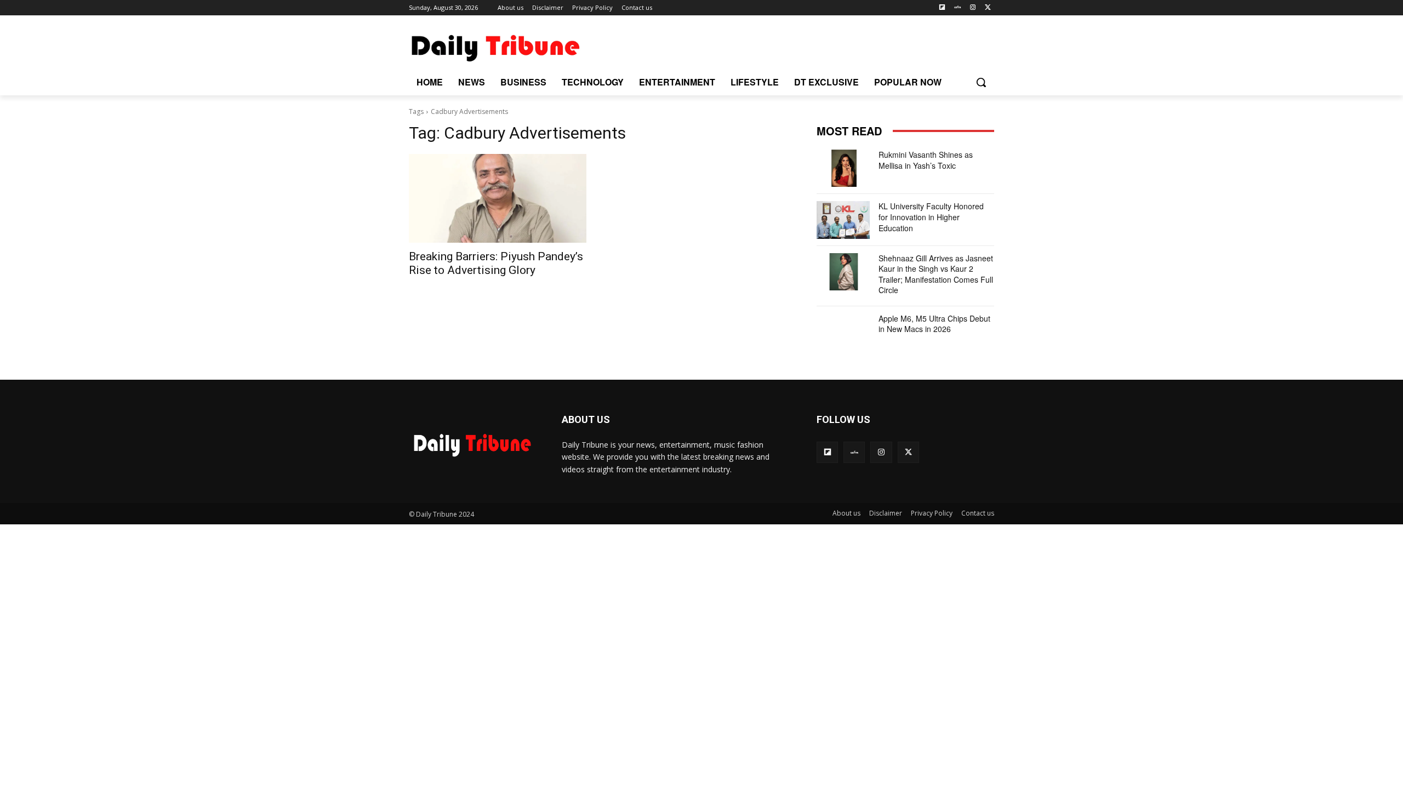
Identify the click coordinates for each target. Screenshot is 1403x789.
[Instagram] (972, 8)
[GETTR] (957, 8)
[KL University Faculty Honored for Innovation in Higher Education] (843, 219)
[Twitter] (988, 8)
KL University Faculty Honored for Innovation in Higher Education (931, 217)
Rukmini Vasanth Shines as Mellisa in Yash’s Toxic (926, 160)
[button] (981, 82)
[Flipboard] (942, 8)
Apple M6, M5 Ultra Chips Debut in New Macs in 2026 (934, 324)
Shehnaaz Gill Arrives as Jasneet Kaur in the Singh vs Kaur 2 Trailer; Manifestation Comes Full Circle (936, 274)
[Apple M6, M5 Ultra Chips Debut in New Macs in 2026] (843, 332)
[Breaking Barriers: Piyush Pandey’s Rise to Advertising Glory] (497, 198)
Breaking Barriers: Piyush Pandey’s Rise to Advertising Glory (496, 263)
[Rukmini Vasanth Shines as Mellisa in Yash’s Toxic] (843, 168)
